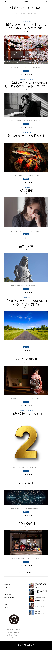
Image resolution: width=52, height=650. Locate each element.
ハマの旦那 (13, 626)
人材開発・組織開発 (22, 79)
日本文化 (30, 21)
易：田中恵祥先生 (7, 587)
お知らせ (6, 607)
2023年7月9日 (26, 526)
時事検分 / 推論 (7, 584)
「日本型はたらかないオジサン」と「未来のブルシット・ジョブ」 (41, 591)
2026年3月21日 (26, 31)
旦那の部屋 (26, 1)
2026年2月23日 (37, 600)
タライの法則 (26, 523)
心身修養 (30, 520)
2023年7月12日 (26, 486)
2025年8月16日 (26, 193)
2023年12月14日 (26, 362)
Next (30, 572)
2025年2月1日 (26, 307)
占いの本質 (26, 483)
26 (27, 572)
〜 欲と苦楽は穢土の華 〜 (26, 645)
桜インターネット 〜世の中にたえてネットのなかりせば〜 (41, 584)
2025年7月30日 (26, 249)
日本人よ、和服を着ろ (26, 359)
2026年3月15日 (26, 89)
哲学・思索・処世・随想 (24, 21)
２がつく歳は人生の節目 (26, 413)
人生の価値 (26, 190)
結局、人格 (26, 246)
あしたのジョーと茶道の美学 (26, 135)
